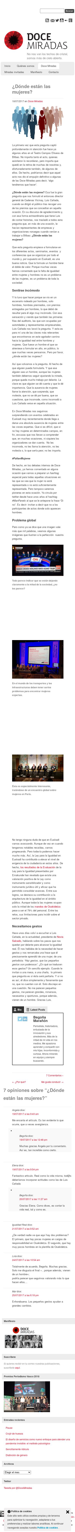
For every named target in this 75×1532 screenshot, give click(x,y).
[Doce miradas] (35, 50)
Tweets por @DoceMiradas (18, 1487)
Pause (9, 1427)
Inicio (7, 66)
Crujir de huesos (14, 1433)
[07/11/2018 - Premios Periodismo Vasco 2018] (27, 1411)
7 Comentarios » (54, 1075)
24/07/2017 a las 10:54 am (26, 1259)
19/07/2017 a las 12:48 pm (33, 1139)
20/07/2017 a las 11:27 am (33, 1199)
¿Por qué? (19, 1081)
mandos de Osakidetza (47, 906)
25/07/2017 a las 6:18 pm (25, 1295)
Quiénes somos (25, 66)
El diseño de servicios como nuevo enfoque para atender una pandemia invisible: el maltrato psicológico (38, 1441)
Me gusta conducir (52, 1081)
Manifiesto (36, 72)
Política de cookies (47, 1527)
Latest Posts (37, 1009)
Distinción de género (17, 1455)
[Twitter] (20, 1019)
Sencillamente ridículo (17, 1449)
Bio (20, 1009)
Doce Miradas (48, 66)
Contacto (54, 72)
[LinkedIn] (25, 1019)
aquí (17, 1367)
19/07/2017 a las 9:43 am (25, 1113)
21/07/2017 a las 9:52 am (25, 1228)
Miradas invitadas (14, 72)
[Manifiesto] (24, 1348)
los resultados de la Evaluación (37, 867)
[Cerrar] (67, 1512)
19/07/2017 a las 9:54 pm (25, 1169)
